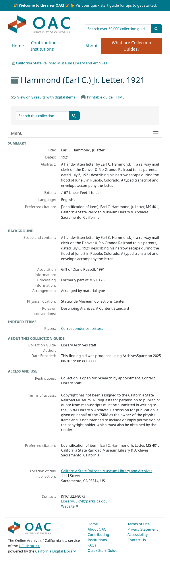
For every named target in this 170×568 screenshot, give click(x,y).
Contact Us (137, 539)
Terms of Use (139, 524)
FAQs (92, 545)
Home (18, 46)
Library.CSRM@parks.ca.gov (84, 501)
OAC (39, 24)
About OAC (97, 529)
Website (68, 506)
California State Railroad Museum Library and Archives (61, 63)
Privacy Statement (143, 529)
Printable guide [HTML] (106, 97)
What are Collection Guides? (131, 46)
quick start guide (105, 5)
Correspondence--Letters (82, 328)
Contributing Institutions (44, 46)
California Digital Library (55, 551)
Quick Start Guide (102, 550)
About (91, 46)
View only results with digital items (46, 97)
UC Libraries (29, 545)
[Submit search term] (156, 28)
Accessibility (138, 534)
